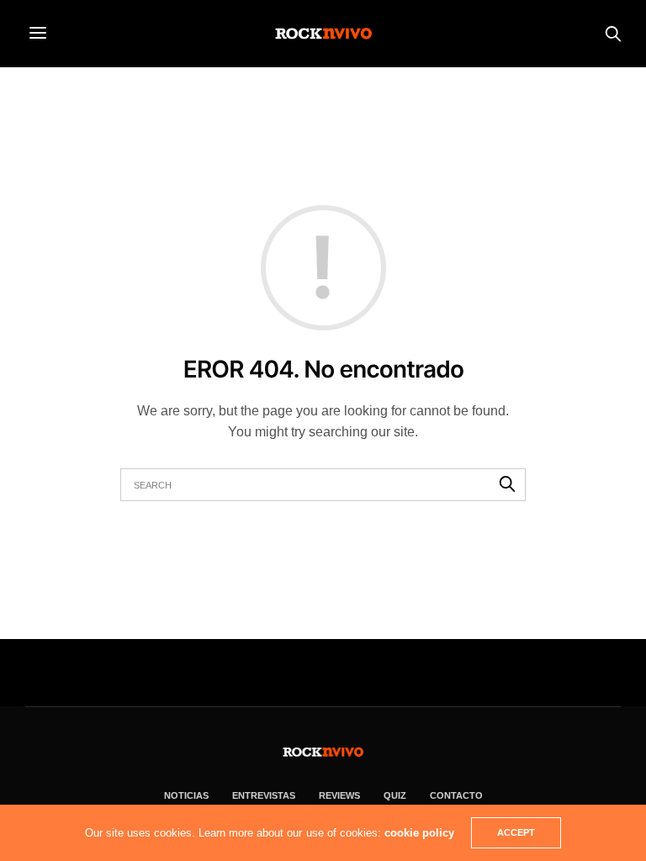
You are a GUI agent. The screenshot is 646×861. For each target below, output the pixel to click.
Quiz (395, 795)
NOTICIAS (186, 795)
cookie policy (419, 833)
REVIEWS (339, 795)
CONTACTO (456, 795)
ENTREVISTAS (263, 795)
